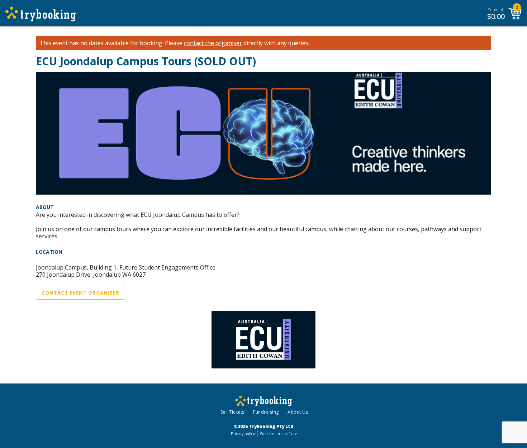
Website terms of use (278, 433)
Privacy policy (243, 433)
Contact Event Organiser (80, 293)
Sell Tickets (232, 412)
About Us (298, 412)
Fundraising (266, 412)
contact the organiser (213, 43)
